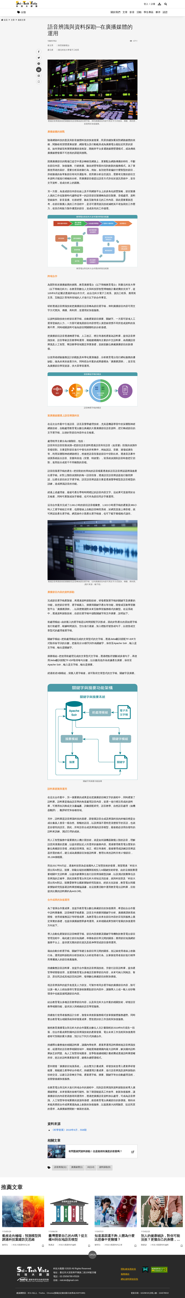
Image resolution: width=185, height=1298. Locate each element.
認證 (165, 12)
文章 (125, 12)
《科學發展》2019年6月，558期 (69, 1130)
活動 (139, 12)
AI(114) (90, 1167)
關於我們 (115, 12)
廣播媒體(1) (76, 1167)
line (38, 64)
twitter (38, 58)
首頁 (6, 20)
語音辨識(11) (60, 1167)
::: (142, 4)
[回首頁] (26, 4)
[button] (166, 4)
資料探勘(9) (104, 1167)
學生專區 (148, 12)
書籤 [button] (38, 81)
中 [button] (39, 70)
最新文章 (21, 20)
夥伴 (158, 12)
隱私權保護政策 (128, 1269)
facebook (38, 52)
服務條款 (125, 1274)
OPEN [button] (92, 1255)
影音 (132, 12)
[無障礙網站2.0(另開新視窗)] (159, 1270)
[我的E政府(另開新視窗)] (145, 1270)
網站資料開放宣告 (129, 1279)
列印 (38, 75)
